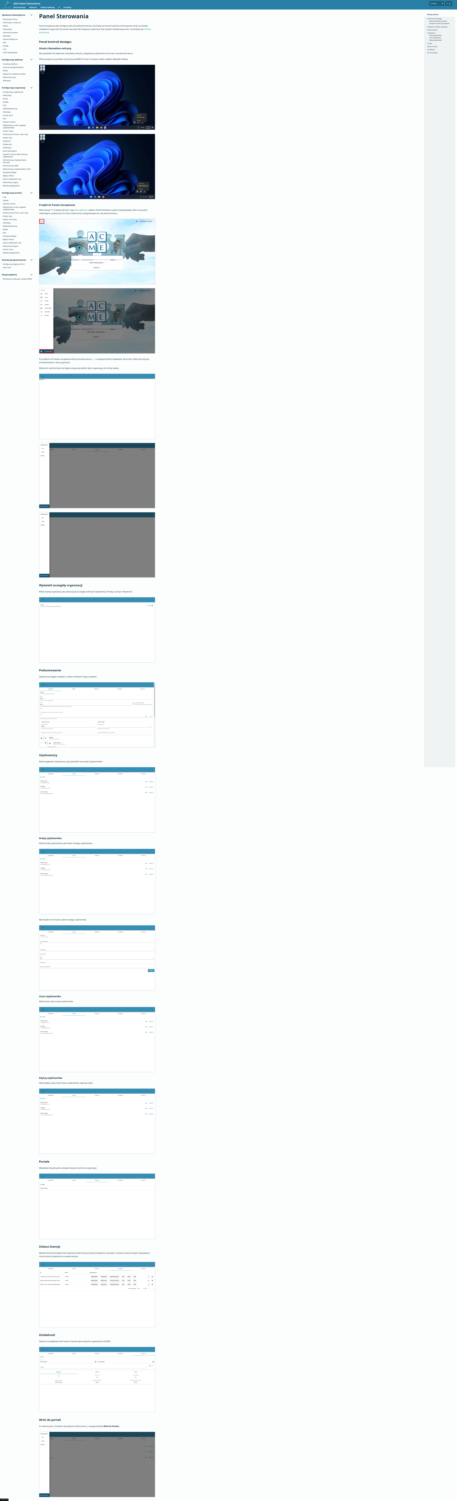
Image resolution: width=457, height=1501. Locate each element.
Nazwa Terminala (10, 219)
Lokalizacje (7, 147)
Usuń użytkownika (435, 38)
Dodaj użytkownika (435, 35)
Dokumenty (7, 29)
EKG (4, 42)
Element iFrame (9, 122)
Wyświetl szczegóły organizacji (437, 27)
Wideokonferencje (10, 108)
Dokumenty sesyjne (10, 182)
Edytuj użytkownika (435, 40)
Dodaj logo (7, 95)
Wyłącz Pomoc (8, 176)
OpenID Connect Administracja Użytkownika (15, 155)
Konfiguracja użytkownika (13, 92)
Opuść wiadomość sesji (12, 179)
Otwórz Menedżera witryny (438, 21)
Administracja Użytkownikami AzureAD (14, 161)
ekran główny (80, 210)
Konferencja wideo (10, 32)
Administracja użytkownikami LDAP (17, 169)
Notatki (6, 46)
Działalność (7, 144)
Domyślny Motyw (9, 172)
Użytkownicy (431, 33)
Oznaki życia (8, 115)
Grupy (5, 98)
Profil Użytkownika (10, 52)
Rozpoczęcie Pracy (10, 19)
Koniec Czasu (8, 131)
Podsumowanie (432, 30)
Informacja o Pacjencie (12, 22)
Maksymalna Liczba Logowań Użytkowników (14, 126)
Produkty (67, 7)
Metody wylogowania (11, 186)
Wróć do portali (432, 53)
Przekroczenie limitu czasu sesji (15, 134)
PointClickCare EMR (10, 166)
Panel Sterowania (10, 151)
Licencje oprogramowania (13, 67)
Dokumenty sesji (9, 77)
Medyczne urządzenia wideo (14, 74)
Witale (5, 26)
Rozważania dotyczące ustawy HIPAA (17, 279)
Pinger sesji (7, 137)
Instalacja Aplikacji (10, 64)
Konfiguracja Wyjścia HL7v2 (14, 264)
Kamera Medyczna (10, 39)
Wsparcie (33, 7)
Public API (7, 267)
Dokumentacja (19, 7)
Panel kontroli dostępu (434, 19)
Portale (429, 43)
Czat (4, 49)
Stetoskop (7, 36)
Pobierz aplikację (47, 7)
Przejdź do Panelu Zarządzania (439, 23)
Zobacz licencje (432, 47)
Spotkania (7, 141)
